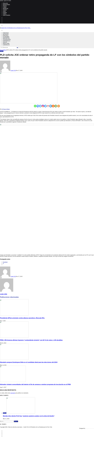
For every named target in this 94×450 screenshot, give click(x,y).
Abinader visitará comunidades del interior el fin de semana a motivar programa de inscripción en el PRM (35, 384)
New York (6, 43)
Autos (4, 11)
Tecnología (7, 39)
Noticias (6, 34)
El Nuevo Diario (6, 109)
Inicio (1, 50)
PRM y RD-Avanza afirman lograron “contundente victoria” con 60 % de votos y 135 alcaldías (31, 340)
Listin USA (13, 70)
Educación (5, 3)
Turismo (5, 9)
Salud (5, 42)
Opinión (5, 12)
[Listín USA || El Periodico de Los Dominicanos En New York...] (15, 27)
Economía (6, 36)
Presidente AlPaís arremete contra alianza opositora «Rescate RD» (22, 318)
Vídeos (4, 13)
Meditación (5, 8)
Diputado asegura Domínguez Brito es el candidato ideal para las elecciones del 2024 (28, 362)
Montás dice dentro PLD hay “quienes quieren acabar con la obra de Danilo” (28, 416)
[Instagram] (43, 106)
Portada (6, 32)
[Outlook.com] (50, 106)
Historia (5, 5)
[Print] (53, 106)
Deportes (6, 38)
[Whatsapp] (35, 106)
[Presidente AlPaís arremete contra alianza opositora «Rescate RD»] (14, 315)
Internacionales (6, 4)
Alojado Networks (89, 428)
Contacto (6, 44)
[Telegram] (45, 106)
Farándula (6, 40)
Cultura (4, 7)
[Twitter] (40, 106)
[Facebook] (37, 106)
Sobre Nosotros (6, 15)
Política (5, 35)
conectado (12, 393)
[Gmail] (48, 106)
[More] (58, 106)
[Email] (55, 106)
